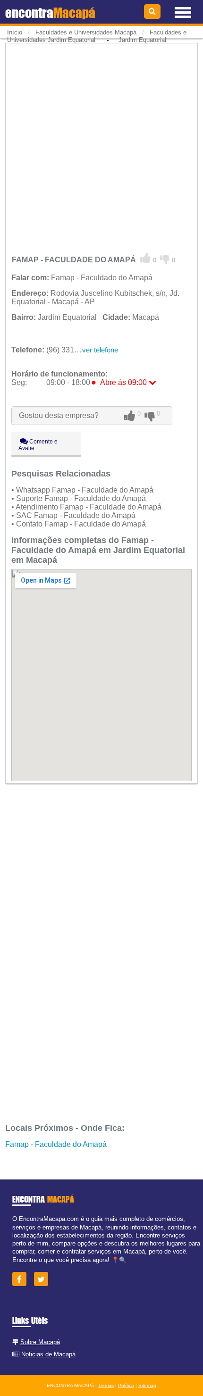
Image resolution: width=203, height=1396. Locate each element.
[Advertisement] (101, 146)
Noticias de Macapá (48, 1354)
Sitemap (147, 1385)
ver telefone (100, 350)
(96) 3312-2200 (54, 350)
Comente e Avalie (38, 444)
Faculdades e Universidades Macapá (85, 32)
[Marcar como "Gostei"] (145, 258)
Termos (106, 1385)
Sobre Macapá (40, 1342)
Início (14, 32)
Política (126, 1385)
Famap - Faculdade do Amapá (56, 1144)
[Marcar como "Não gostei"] (165, 258)
